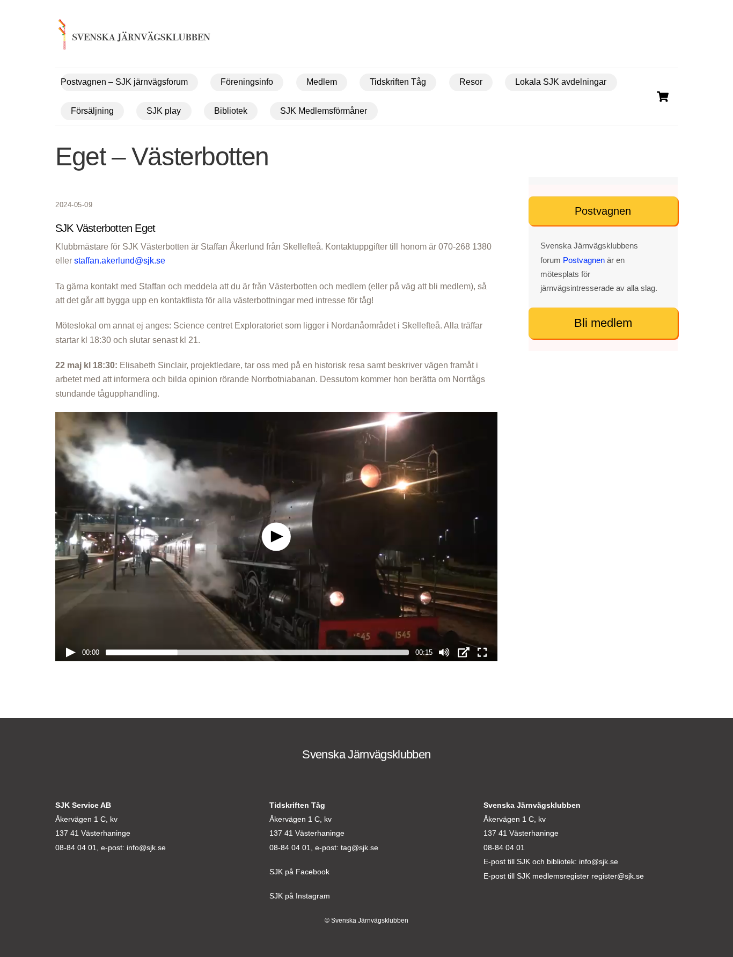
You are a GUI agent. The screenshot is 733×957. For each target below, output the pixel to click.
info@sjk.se (146, 847)
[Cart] (662, 96)
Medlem (321, 81)
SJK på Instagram (299, 896)
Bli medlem (603, 323)
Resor (470, 81)
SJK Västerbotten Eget (105, 228)
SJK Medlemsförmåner (323, 110)
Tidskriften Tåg (398, 81)
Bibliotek (230, 110)
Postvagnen (603, 211)
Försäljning (92, 110)
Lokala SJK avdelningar (560, 81)
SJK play (163, 110)
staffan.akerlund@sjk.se (119, 260)
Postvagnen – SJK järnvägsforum (124, 81)
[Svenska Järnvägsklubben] (117, 36)
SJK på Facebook (299, 871)
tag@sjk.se (359, 847)
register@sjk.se (617, 876)
